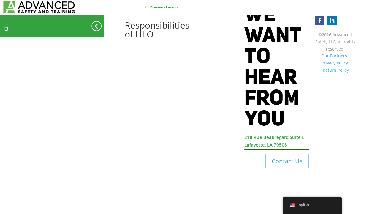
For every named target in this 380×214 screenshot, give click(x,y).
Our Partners (334, 56)
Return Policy (336, 70)
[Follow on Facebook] (319, 20)
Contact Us (287, 161)
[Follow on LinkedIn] (332, 20)
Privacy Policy (335, 63)
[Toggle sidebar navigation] (102, 26)
